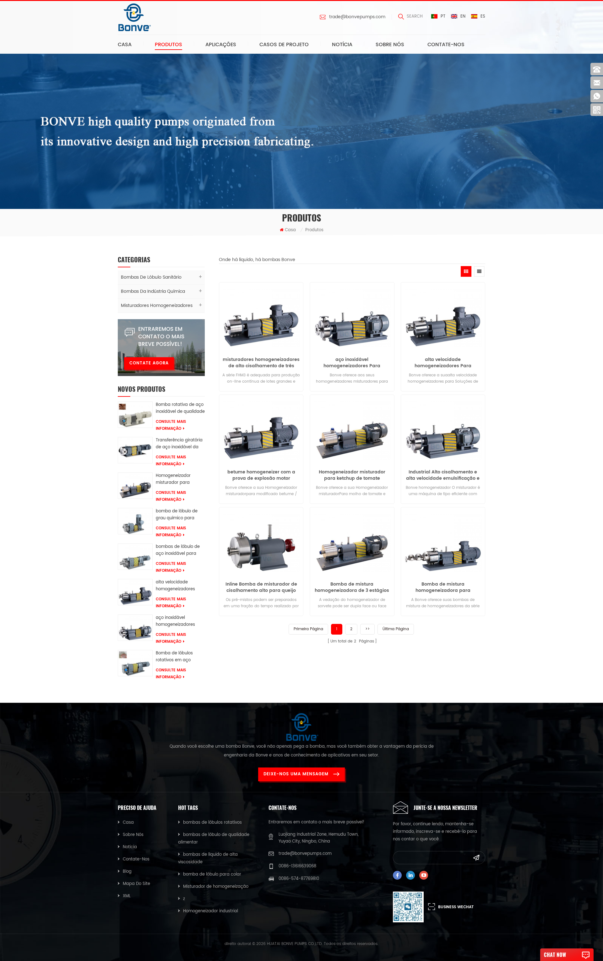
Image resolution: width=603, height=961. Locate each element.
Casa (125, 45)
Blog (127, 871)
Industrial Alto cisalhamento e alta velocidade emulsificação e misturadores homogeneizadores (443, 475)
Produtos (168, 45)
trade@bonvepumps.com (357, 17)
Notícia (342, 45)
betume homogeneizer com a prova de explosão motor (261, 475)
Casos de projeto (284, 45)
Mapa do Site (136, 884)
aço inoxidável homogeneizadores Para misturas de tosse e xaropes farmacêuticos (180, 621)
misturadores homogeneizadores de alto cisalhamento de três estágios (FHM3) (261, 363)
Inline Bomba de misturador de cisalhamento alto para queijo (261, 587)
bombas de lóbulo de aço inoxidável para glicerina (178, 550)
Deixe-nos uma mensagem (296, 774)
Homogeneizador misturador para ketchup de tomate (175, 479)
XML (127, 896)
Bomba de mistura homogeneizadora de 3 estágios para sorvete (352, 587)
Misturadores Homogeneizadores (157, 305)
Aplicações (220, 45)
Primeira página (308, 629)
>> (367, 629)
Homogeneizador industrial (210, 911)
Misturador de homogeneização (215, 886)
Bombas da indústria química (153, 291)
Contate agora (149, 363)
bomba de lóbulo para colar (212, 874)
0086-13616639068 (297, 866)
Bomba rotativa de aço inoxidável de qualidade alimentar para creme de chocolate (180, 408)
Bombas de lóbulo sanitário (151, 277)
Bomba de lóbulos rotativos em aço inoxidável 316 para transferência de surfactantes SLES (175, 657)
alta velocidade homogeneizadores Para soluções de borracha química (175, 586)
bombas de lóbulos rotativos (212, 822)
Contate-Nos (445, 45)
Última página (396, 629)
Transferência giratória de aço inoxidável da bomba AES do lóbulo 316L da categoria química (179, 444)
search (415, 16)
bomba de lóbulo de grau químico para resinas (177, 515)
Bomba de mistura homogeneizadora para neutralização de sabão (443, 587)
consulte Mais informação (171, 425)
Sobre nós (390, 45)
